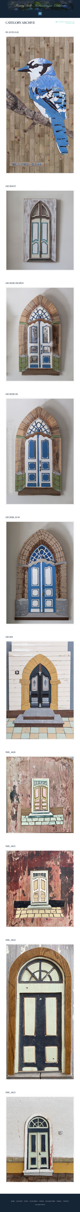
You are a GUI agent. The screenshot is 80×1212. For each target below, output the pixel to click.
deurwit (11, 186)
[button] (40, 13)
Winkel (59, 1201)
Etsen (26, 1201)
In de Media (34, 1201)
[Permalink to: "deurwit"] (40, 230)
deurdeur (12, 394)
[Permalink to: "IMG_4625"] (40, 889)
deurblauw (13, 517)
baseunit (43, 1204)
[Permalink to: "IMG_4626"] (40, 795)
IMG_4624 (10, 940)
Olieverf (19, 1201)
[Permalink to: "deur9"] (40, 690)
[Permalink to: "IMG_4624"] (40, 1011)
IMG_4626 (10, 752)
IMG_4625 (10, 846)
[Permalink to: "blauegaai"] (40, 105)
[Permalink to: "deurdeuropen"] (40, 334)
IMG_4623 (10, 1092)
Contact (66, 1201)
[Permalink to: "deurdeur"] (40, 451)
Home (13, 1201)
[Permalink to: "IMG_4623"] (40, 1139)
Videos (41, 1201)
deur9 (9, 637)
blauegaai (12, 32)
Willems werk (50, 1201)
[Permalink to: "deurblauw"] (40, 573)
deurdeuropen (15, 283)
